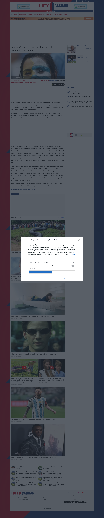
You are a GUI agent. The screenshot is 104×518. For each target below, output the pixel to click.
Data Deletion (42, 278)
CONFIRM (40, 272)
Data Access (52, 278)
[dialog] (52, 259)
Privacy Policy (61, 278)
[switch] (72, 266)
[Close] (79, 240)
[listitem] (52, 262)
